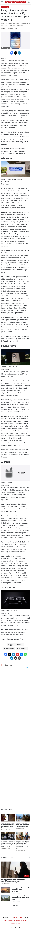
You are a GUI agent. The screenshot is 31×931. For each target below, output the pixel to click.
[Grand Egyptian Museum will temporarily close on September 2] (5, 890)
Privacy (13, 923)
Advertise (10, 920)
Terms (18, 923)
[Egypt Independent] (15, 2)
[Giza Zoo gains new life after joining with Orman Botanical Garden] (5, 898)
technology (22, 648)
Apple (11, 645)
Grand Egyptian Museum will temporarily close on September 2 (20, 889)
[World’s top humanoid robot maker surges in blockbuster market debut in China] (8, 836)
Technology (5, 7)
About (5, 920)
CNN (4, 28)
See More (15, 905)
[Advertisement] (15, 738)
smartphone (10, 648)
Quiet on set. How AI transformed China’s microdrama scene (22, 824)
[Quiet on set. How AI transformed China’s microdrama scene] (23, 817)
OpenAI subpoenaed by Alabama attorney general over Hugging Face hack (7, 825)
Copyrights (24, 920)
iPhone (20, 645)
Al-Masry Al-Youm (19, 918)
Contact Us (17, 920)
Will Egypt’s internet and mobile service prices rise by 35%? (13, 881)
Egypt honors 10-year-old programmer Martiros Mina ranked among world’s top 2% (23, 845)
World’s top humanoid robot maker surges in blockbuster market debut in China (8, 844)
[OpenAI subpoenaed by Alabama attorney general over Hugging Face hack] (8, 817)
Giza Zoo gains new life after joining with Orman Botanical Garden (20, 897)
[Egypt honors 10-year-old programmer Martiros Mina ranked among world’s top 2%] (23, 836)
